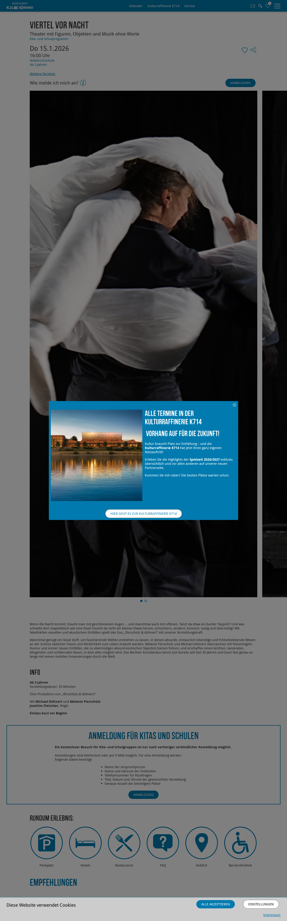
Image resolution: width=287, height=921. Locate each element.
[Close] (234, 404)
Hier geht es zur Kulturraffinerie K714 (143, 513)
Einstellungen (261, 904)
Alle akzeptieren (215, 904)
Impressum (272, 915)
